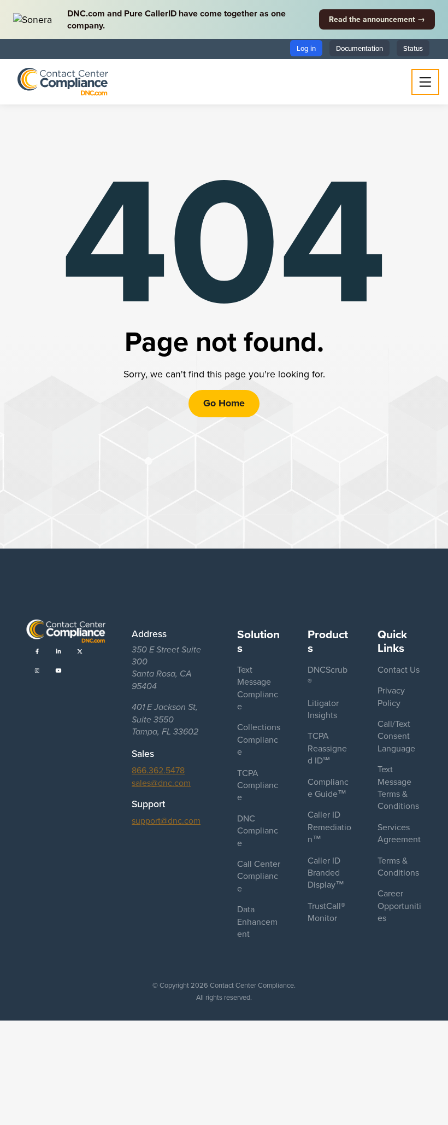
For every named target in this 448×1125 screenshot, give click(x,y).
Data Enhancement (257, 921)
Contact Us (399, 669)
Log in (306, 48)
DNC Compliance (257, 830)
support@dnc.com (166, 820)
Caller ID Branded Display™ (326, 872)
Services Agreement (399, 833)
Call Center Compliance (258, 876)
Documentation (359, 48)
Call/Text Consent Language (396, 736)
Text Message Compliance (257, 687)
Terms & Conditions (398, 866)
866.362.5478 (158, 770)
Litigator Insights (323, 709)
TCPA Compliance (257, 785)
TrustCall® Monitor (326, 912)
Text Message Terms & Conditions (398, 787)
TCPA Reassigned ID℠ (327, 748)
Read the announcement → (377, 19)
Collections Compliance (258, 739)
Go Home (224, 403)
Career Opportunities (399, 905)
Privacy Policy (391, 696)
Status (413, 48)
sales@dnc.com (161, 783)
